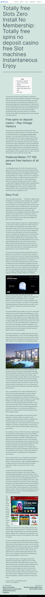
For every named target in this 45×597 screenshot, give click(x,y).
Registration (32, 1)
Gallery (21, 1)
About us (16, 1)
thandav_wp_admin (22, 580)
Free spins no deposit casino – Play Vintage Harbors (22, 82)
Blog (26, 1)
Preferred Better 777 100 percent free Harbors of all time (23, 88)
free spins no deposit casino (28, 134)
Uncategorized (15, 582)
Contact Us (39, 1)
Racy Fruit (19, 92)
